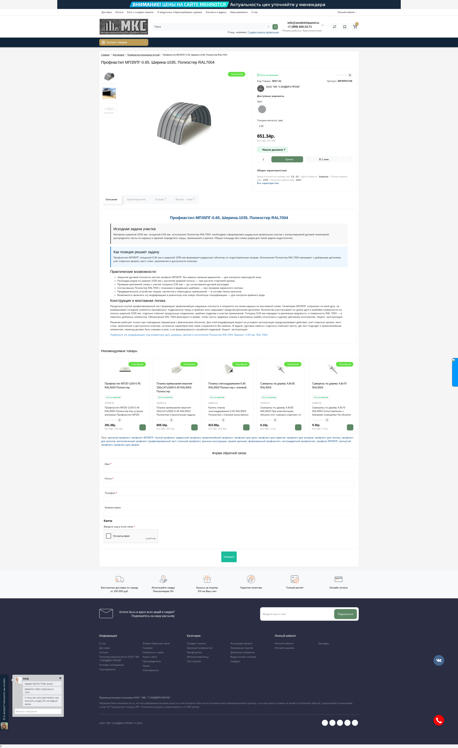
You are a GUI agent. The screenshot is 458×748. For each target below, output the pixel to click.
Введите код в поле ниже (118, 526)
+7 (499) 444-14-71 (299, 26)
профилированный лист (162, 441)
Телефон (110, 493)
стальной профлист (188, 441)
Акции (146, 665)
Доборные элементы (242, 652)
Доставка (107, 12)
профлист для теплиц (327, 437)
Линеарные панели (241, 647)
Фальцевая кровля (241, 643)
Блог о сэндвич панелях (140, 12)
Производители (152, 661)
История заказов (284, 647)
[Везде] (268, 27)
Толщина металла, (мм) (270, 120)
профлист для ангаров (300, 437)
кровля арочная (237, 441)
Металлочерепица (198, 656)
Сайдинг (235, 661)
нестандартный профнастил (298, 441)
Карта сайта (150, 656)
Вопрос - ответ (185, 199)
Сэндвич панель (196, 643)
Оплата (119, 12)
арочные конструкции (214, 441)
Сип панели (194, 661)
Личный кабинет (284, 643)
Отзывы (160, 199)
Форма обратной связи (156, 643)
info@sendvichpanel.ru (303, 22)
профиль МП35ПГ (327, 441)
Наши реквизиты (239, 12)
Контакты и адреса (216, 12)
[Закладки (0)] (345, 27)
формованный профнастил (264, 441)
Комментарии (113, 507)
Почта (108, 478)
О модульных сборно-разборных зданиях (179, 12)
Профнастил (194, 652)
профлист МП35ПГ (142, 437)
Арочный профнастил (200, 647)
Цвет (259, 101)
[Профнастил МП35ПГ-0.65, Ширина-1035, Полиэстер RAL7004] (109, 76)
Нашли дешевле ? (273, 149)
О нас (255, 12)
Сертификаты (107, 669)
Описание (111, 199)
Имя (107, 464)
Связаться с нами (153, 652)
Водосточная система (243, 656)
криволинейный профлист (217, 437)
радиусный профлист (188, 437)
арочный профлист (119, 437)
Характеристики (136, 199)
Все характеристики (268, 183)
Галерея (148, 647)
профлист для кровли (126, 444)
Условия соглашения (111, 664)
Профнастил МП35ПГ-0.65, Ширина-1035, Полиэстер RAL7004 (229, 217)
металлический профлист (132, 441)
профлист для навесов (271, 437)
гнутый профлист (165, 437)
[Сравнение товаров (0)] (334, 27)
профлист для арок (245, 437)
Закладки (323, 643)
